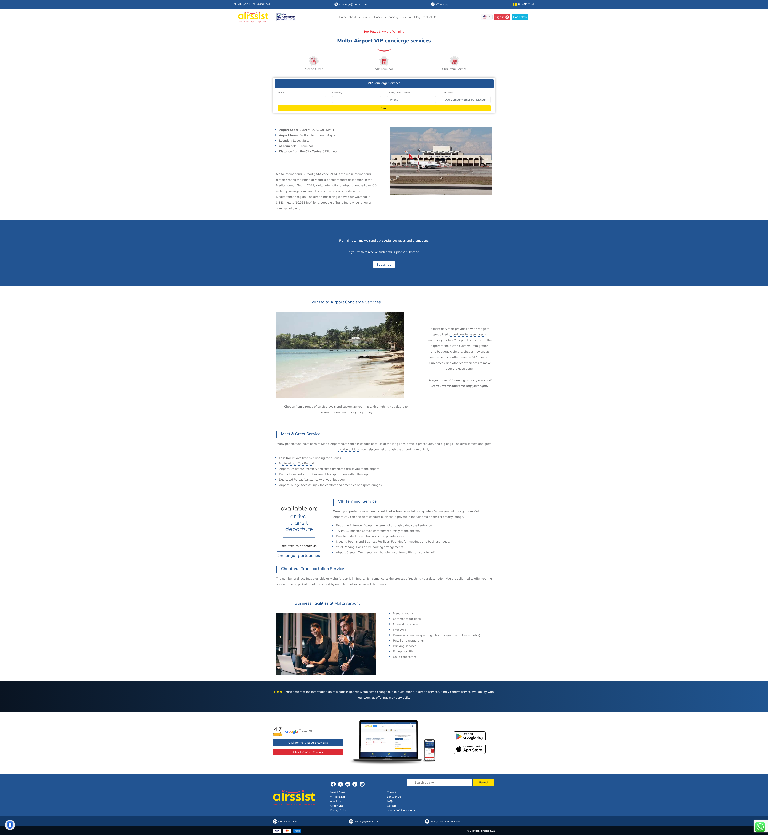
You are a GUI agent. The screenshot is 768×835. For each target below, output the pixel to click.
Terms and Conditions (401, 810)
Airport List (336, 805)
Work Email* (448, 92)
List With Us (394, 796)
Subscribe (384, 264)
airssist (435, 329)
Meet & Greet (337, 792)
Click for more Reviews (308, 752)
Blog (417, 17)
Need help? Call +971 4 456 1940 (252, 4)
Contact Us (429, 17)
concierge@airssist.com (353, 4)
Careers (391, 805)
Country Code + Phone (398, 92)
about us (354, 17)
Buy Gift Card (526, 4)
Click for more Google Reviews (308, 742)
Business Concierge (387, 17)
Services (367, 17)
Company (337, 92)
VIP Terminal (337, 796)
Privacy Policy (338, 810)
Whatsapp (442, 4)
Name (281, 92)
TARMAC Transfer (348, 531)
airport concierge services (466, 334)
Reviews (406, 17)
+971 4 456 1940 (287, 821)
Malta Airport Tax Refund (296, 463)
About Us (335, 801)
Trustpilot (305, 730)
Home (343, 17)
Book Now (520, 17)
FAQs (390, 801)
